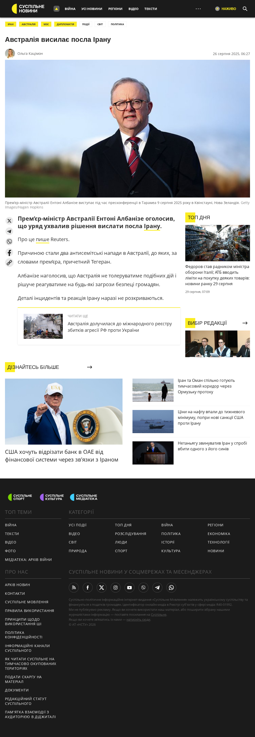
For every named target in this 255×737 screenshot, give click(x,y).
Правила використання (29, 610)
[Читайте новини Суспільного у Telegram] (157, 588)
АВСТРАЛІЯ (29, 24)
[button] (9, 220)
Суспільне (158, 614)
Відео (133, 8)
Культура (171, 550)
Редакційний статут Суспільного (26, 701)
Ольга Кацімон (30, 53)
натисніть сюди (138, 619)
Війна (70, 8)
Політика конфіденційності (24, 635)
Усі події (77, 525)
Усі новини (91, 8)
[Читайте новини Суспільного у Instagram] (116, 588)
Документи (17, 690)
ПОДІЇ (85, 24)
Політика (171, 533)
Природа (78, 550)
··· (198, 8)
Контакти (15, 593)
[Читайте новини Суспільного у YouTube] (129, 588)
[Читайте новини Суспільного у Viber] (143, 588)
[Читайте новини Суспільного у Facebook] (88, 588)
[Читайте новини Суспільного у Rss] (74, 588)
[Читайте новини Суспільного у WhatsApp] (171, 588)
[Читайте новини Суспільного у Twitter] (102, 588)
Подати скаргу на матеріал (23, 679)
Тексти (150, 8)
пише (42, 239)
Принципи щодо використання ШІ (23, 621)
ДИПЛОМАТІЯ (65, 24)
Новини (216, 550)
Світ (73, 542)
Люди (121, 542)
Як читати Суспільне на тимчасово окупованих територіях (30, 663)
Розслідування (130, 533)
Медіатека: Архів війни (28, 559)
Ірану (152, 226)
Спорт (121, 550)
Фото (10, 550)
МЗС (46, 24)
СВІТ (100, 24)
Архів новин (17, 584)
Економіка (219, 533)
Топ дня (123, 525)
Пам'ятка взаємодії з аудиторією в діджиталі (30, 714)
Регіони (115, 8)
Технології (219, 542)
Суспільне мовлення (27, 602)
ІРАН (11, 24)
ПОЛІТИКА (117, 24)
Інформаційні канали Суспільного (27, 648)
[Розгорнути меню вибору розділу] (57, 9)
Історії (168, 542)
